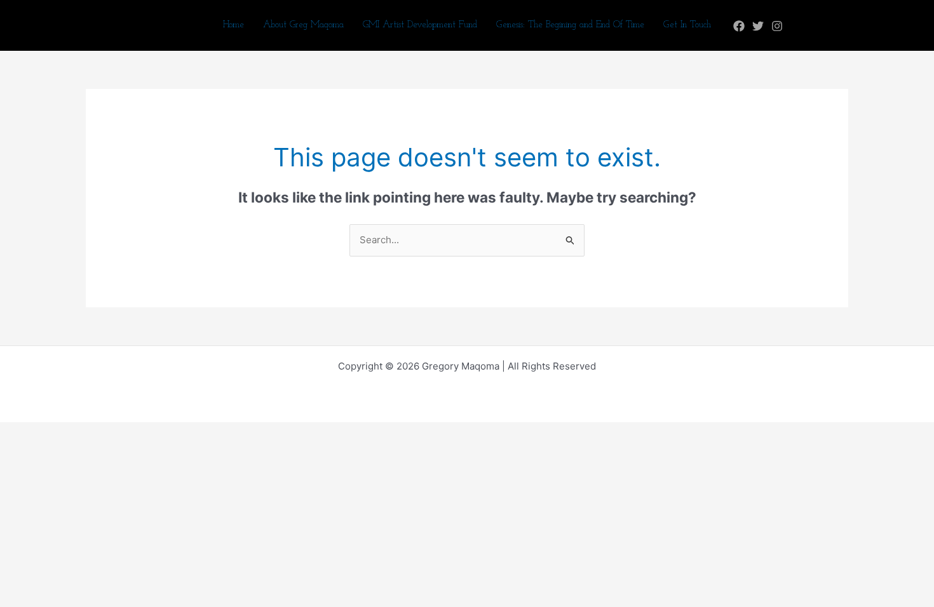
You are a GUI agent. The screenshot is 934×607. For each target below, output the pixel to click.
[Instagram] (777, 26)
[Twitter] (758, 26)
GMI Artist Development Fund (420, 25)
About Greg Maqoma (303, 25)
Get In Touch (687, 25)
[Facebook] (739, 26)
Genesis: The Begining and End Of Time (570, 25)
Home (233, 25)
